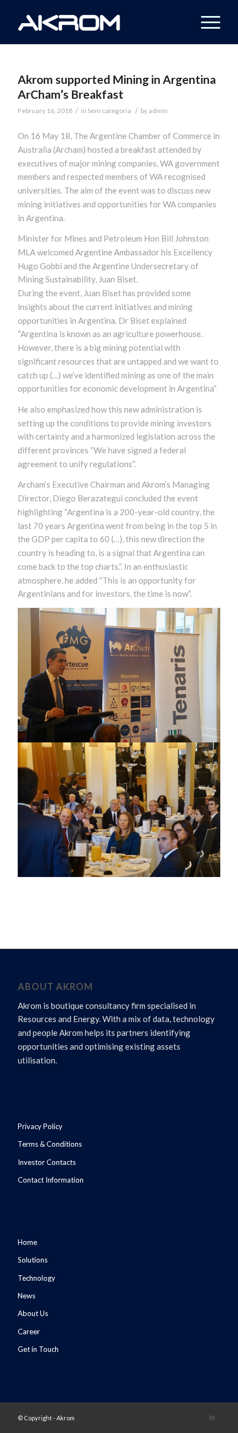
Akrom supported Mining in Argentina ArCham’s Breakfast (117, 86)
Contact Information (51, 1179)
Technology (36, 1278)
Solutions (33, 1259)
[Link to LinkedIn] (212, 1417)
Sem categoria (109, 110)
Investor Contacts (47, 1162)
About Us (33, 1313)
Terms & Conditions (50, 1144)
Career (29, 1331)
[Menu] (205, 22)
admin (158, 110)
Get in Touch (38, 1349)
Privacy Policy (40, 1126)
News (26, 1295)
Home (27, 1242)
